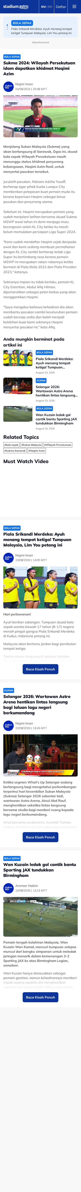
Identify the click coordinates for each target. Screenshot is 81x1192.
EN (50, 7)
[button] (7, 25)
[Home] (15, 6)
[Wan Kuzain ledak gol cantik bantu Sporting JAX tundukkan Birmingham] (17, 414)
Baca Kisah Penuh (40, 669)
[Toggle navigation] (74, 6)
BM (43, 7)
